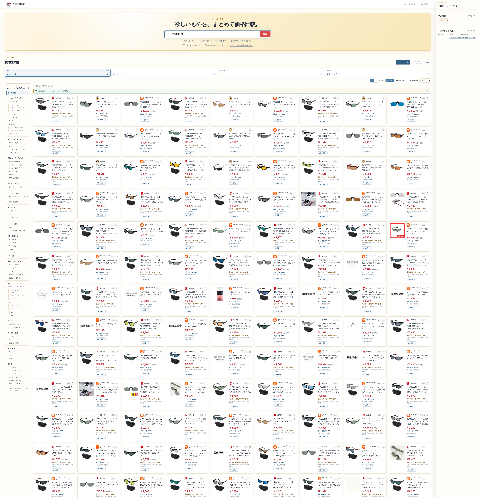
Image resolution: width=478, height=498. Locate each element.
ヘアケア (11, 271)
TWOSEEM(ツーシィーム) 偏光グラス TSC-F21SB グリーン (106, 167)
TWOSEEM (444, 20)
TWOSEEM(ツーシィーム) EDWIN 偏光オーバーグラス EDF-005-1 (106, 104)
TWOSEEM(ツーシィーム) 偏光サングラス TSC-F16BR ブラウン (239, 104)
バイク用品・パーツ (15, 327)
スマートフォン (14, 143)
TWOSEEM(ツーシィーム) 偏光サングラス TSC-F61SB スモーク (284, 136)
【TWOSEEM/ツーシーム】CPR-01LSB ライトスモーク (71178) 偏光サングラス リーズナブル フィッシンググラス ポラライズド (418, 199)
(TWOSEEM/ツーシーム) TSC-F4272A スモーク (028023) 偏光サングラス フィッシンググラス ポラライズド (329, 421)
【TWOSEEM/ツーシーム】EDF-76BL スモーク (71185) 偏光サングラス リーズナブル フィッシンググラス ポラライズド (196, 358)
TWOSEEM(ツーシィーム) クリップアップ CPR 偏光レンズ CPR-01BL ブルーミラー (418, 104)
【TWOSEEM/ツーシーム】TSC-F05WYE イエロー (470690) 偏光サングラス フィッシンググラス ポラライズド (151, 326)
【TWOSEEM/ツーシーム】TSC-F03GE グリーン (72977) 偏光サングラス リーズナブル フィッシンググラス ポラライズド (62, 167)
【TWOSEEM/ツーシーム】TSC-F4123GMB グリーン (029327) (150, 168)
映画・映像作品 (14, 343)
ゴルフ (11, 315)
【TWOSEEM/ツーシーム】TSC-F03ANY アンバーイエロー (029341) (284, 168)
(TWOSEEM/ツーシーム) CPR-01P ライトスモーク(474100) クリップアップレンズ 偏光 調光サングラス (196, 390)
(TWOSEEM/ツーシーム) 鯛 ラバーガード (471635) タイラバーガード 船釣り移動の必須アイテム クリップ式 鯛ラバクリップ (107, 390)
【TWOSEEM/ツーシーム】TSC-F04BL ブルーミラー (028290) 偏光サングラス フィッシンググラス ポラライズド (240, 262)
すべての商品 (12, 93)
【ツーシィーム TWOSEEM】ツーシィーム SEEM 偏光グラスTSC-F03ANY (62, 389)
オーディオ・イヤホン (16, 165)
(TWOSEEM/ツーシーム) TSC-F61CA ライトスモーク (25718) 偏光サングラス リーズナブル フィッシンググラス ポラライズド (373, 390)
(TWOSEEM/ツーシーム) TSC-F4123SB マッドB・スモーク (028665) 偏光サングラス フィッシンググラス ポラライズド (240, 485)
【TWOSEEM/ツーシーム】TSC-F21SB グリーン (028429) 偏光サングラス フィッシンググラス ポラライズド (373, 294)
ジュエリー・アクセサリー (17, 230)
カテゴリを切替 (403, 62)
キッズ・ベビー (14, 217)
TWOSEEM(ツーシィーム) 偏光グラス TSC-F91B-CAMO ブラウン (418, 168)
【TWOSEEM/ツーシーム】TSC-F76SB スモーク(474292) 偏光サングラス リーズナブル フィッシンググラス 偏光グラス (196, 231)
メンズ (11, 214)
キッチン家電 (13, 171)
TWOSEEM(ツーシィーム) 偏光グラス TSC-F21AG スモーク (106, 136)
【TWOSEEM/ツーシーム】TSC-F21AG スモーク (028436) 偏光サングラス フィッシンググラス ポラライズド (196, 104)
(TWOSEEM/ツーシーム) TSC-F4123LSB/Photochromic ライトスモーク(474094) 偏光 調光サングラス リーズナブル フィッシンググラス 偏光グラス (418, 421)
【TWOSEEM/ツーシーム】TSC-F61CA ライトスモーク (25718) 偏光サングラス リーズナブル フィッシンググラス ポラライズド (329, 326)
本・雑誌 (11, 336)
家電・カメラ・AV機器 (15, 158)
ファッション (12, 207)
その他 (10, 364)
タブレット (12, 146)
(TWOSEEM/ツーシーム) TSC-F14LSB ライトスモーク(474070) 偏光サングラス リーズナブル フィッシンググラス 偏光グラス (284, 390)
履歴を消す (471, 16)
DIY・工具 (12, 252)
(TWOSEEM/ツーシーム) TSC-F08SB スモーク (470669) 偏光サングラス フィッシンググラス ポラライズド (240, 421)
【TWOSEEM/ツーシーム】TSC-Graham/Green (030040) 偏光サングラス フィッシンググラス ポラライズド (62, 199)
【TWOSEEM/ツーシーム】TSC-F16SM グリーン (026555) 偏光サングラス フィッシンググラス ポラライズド (195, 136)
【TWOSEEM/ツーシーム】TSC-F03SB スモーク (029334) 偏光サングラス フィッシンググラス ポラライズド (329, 262)
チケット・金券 (14, 377)
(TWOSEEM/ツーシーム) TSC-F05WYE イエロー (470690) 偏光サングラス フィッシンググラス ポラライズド (151, 485)
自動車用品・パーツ (15, 324)
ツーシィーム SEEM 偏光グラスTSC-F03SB (107, 325)
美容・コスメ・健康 (14, 261)
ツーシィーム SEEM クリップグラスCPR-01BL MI (329, 293)
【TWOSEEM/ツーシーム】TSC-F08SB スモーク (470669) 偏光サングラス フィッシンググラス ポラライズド (418, 262)
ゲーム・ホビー (13, 183)
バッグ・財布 (13, 224)
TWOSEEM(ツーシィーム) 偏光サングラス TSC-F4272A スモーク (240, 136)
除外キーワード (224, 45)
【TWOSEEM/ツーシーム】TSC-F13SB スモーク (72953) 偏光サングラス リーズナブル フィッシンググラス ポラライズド (106, 294)
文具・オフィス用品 (15, 370)
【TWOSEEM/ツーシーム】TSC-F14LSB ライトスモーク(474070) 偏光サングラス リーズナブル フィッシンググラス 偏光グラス (373, 485)
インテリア (12, 242)
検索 (265, 34)
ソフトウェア (13, 134)
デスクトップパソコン (18, 108)
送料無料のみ (211, 45)
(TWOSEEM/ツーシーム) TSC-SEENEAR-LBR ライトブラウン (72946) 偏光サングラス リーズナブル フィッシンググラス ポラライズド (284, 453)
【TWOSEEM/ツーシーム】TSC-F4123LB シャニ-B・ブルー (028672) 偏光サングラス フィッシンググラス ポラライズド (63, 136)
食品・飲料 (11, 348)
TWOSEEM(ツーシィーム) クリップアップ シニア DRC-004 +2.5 (373, 326)
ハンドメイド (13, 374)
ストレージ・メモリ (15, 117)
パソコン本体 (13, 101)
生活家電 (11, 174)
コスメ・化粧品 (14, 265)
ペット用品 (12, 367)
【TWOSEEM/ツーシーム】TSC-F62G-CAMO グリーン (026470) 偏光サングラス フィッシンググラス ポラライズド (240, 389)
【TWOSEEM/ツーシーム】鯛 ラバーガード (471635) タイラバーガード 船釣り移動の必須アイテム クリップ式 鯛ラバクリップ (329, 199)
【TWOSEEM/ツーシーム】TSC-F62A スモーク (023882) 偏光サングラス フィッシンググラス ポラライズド (62, 104)
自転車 (11, 312)
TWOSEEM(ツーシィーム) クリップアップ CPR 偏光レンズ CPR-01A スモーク (151, 104)
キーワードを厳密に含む (193, 45)
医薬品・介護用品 (14, 278)
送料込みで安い (400, 80)
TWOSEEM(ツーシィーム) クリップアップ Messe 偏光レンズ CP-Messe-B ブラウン (373, 199)
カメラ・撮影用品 (14, 168)
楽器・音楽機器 (14, 202)
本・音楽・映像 (13, 333)
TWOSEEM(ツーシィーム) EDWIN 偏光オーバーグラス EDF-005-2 (372, 167)
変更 (427, 91)
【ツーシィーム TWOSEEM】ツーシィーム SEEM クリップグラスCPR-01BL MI (373, 357)
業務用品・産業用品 (15, 380)
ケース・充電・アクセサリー (18, 149)
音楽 (10, 339)
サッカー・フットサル (18, 296)
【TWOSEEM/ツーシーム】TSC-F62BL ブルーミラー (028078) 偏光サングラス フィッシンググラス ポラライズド (284, 294)
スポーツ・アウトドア (15, 283)
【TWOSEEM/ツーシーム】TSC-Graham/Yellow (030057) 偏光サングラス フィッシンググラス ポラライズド (328, 167)
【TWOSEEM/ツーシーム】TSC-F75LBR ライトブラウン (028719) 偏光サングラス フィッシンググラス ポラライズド (240, 326)
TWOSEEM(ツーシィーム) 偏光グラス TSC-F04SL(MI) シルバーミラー (196, 199)
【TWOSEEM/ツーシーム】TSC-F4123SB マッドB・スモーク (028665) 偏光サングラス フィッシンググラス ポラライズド (329, 104)
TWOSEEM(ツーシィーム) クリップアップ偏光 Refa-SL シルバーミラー (151, 136)
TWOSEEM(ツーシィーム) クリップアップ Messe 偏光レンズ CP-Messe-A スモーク (63, 231)
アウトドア (12, 302)
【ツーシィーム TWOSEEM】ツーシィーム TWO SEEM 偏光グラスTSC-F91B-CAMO (240, 453)
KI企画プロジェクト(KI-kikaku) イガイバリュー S (240, 293)
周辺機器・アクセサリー (16, 124)
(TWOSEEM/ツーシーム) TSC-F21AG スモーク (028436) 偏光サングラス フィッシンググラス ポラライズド (63, 485)
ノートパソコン (16, 105)
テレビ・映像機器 (14, 161)
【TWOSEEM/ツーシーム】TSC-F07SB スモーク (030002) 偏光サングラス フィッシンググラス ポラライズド (63, 262)
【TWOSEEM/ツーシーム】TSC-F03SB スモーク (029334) (151, 230)
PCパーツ (12, 114)
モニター (11, 121)
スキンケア (12, 268)
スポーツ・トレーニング (16, 287)
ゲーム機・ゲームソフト (16, 187)
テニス (14, 298)
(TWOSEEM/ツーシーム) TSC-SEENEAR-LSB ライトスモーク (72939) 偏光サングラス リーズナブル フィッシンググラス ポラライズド (196, 453)
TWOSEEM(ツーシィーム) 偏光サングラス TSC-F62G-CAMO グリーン (372, 104)
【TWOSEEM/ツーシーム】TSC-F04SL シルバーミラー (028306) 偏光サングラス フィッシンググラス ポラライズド (373, 231)
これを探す (56, 121)
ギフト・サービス (14, 384)
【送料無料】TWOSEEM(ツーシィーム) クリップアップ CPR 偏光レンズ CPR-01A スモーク (151, 389)
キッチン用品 (13, 246)
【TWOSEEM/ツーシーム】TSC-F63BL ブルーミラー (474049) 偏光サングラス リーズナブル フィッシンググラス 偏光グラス (284, 485)
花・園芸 (11, 256)
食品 (10, 352)
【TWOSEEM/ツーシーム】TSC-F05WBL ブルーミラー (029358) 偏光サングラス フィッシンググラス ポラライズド (62, 326)
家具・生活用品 (13, 236)
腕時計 (11, 227)
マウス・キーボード (17, 130)
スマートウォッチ (14, 152)
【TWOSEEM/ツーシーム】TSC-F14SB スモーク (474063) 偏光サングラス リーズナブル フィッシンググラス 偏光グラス (418, 389)
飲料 (10, 355)
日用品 (11, 249)
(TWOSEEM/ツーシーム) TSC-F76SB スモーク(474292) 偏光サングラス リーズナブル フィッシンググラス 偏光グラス (151, 421)
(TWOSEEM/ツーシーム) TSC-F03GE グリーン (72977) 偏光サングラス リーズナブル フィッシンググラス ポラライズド (63, 421)
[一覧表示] (372, 80)
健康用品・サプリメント (16, 274)
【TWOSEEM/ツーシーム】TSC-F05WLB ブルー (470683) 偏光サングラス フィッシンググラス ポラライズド (329, 389)
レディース (12, 211)
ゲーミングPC (16, 110)
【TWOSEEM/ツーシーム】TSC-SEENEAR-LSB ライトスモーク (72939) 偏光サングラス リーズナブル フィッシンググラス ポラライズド (240, 199)
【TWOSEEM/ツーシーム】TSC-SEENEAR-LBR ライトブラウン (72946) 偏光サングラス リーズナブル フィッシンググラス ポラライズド (151, 199)
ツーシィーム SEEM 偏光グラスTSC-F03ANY (196, 325)
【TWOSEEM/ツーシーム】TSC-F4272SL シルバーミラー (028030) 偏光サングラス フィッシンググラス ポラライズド (107, 358)
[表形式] (376, 80)
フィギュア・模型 (14, 193)
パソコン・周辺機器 (14, 98)
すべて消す (471, 31)
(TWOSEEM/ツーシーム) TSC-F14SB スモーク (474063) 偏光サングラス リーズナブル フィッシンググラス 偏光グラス (329, 485)
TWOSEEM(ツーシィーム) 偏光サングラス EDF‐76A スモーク (418, 358)
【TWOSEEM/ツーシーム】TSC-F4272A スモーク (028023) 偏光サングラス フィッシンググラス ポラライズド (417, 326)
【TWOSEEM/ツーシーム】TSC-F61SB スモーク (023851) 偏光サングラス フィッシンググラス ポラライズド (151, 262)
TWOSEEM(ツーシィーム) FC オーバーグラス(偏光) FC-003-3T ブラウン (417, 136)
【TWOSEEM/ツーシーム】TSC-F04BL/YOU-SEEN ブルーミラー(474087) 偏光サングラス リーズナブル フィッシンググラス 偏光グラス (196, 485)
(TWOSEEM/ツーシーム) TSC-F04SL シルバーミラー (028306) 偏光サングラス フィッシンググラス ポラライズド (418, 485)
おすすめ (389, 80)
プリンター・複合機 (17, 127)
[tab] (58, 73)
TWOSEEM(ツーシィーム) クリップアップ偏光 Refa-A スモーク (284, 104)
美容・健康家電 (14, 178)
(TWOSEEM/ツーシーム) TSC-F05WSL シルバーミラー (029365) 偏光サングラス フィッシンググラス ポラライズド (373, 453)
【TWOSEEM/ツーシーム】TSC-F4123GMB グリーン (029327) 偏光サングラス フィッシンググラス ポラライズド (284, 231)
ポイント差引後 (413, 80)
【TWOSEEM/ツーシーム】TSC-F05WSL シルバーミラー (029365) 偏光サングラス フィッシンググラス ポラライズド (195, 294)
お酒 (10, 358)
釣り (13, 308)
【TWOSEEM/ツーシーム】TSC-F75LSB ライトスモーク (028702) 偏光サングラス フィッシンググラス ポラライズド (329, 136)
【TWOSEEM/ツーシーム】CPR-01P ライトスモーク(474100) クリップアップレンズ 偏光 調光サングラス (417, 453)
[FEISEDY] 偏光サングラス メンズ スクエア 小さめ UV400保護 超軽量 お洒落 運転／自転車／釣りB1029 (240, 167)
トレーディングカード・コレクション (18, 197)
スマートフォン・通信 (15, 139)
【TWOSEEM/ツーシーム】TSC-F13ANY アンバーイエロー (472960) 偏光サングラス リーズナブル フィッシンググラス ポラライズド (196, 167)
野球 (13, 293)
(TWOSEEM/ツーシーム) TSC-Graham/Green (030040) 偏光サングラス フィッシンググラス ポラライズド (107, 453)
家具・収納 (12, 239)
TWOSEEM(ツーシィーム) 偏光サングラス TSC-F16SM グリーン (239, 231)
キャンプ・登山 (16, 305)
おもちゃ (11, 190)
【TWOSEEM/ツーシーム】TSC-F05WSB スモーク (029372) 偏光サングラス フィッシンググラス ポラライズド (107, 231)
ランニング (15, 290)
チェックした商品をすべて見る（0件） (462, 38)
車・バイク (11, 321)
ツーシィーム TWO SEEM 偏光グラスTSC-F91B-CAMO (417, 293)
